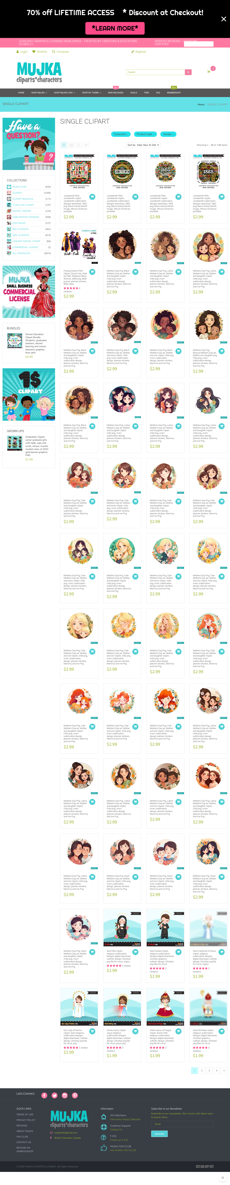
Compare (63, 51)
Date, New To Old (146, 145)
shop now (17, 421)
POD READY (19, 223)
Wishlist (42, 51)
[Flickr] (94, 1093)
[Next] (224, 1070)
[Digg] (124, 1093)
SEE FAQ (15, 170)
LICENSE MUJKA (20, 318)
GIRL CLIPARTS (20, 235)
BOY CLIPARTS (20, 229)
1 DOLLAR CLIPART (23, 205)
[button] (121, 134)
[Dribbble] (107, 1093)
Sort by (131, 145)
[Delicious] (115, 1093)
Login (23, 51)
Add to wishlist (61, 163)
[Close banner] (223, 19)
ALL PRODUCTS (21, 253)
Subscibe (159, 1133)
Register (140, 51)
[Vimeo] (111, 1093)
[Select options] (92, 197)
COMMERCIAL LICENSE (25, 247)
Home (201, 104)
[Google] (82, 1093)
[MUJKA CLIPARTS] (39, 72)
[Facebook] (44, 1095)
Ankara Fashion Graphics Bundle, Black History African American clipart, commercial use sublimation (37, 342)
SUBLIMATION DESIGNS (25, 217)
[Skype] (120, 1093)
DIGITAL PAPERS (21, 211)
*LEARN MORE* (115, 28)
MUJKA (52, 1166)
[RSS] (90, 1093)
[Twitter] (54, 1095)
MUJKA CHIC (19, 186)
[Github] (86, 1093)
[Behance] (128, 1093)
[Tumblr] (103, 1093)
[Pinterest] (74, 1095)
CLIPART (17, 192)
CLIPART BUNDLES (22, 199)
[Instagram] (64, 1095)
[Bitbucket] (99, 1093)
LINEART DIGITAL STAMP (26, 241)
